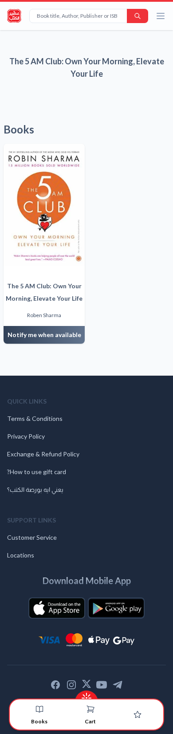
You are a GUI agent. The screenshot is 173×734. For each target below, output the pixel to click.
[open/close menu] (160, 16)
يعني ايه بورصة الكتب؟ (35, 489)
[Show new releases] (86, 695)
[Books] (39, 709)
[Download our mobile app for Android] (116, 608)
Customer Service (32, 537)
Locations (20, 555)
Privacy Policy (26, 436)
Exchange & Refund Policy (43, 454)
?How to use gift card (36, 471)
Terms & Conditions (35, 418)
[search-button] (137, 16)
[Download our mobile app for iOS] (56, 608)
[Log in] (137, 714)
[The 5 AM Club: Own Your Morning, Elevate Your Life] (44, 205)
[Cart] (90, 709)
